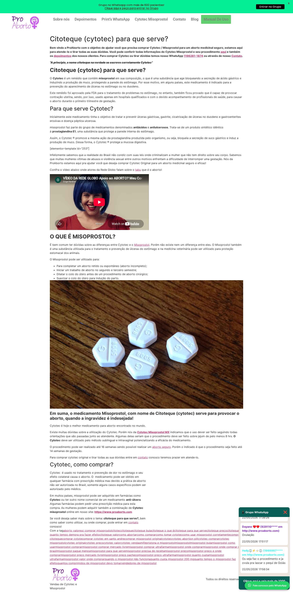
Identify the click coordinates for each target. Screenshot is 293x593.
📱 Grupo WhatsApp (264, 512)
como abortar (128, 534)
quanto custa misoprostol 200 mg (172, 559)
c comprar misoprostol (97, 530)
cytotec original (75, 542)
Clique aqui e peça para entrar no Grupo (131, 8)
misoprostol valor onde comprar (84, 559)
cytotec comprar (208, 538)
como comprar (146, 534)
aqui (223, 51)
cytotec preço (94, 542)
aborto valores (72, 530)
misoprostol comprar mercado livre (105, 547)
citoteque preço (216, 530)
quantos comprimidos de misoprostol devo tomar (89, 563)
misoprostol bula (201, 542)
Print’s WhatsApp (116, 19)
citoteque (127, 530)
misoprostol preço (176, 551)
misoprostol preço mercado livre (82, 555)
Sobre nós (61, 19)
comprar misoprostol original (143, 538)
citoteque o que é (162, 530)
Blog (195, 19)
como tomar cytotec (169, 534)
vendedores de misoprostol (139, 563)
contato (143, 457)
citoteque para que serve (190, 530)
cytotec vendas (130, 542)
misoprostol (182, 542)
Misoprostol (141, 244)
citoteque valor (109, 534)
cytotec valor (112, 542)
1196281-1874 (193, 56)
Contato (179, 19)
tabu (138, 169)
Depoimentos (85, 19)
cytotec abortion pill (185, 538)
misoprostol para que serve (107, 551)
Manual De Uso (216, 19)
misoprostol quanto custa (192, 555)
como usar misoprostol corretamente (206, 534)
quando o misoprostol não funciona (127, 559)
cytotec (167, 538)
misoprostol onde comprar (186, 547)
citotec (116, 530)
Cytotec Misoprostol (151, 19)
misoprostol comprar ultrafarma (148, 547)
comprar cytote (72, 538)
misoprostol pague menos (73, 551)
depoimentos (62, 56)
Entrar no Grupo (270, 7)
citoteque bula (142, 530)
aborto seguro (161, 447)
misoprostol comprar (68, 547)
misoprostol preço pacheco (120, 555)
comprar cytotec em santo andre (103, 538)
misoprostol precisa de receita (145, 551)
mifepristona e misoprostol (157, 542)
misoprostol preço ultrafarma (157, 555)
